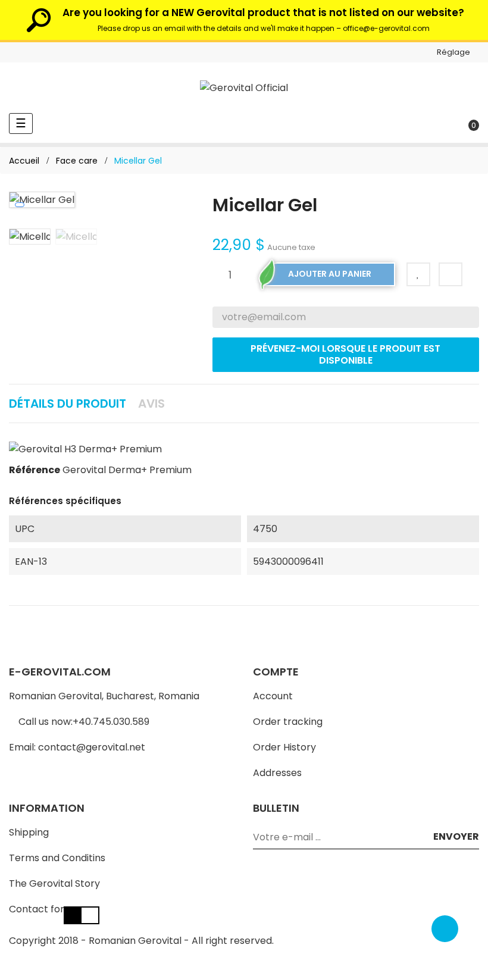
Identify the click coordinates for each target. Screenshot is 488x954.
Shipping (29, 832)
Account (273, 696)
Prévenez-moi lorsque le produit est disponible (345, 354)
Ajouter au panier (329, 274)
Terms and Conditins (57, 858)
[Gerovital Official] (244, 87)
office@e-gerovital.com (386, 28)
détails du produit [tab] (67, 403)
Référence (34, 470)
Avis (151, 403)
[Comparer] (450, 274)
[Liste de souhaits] (418, 274)
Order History (284, 747)
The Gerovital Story (54, 883)
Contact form (41, 909)
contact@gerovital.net (91, 747)
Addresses (277, 773)
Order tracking (288, 721)
